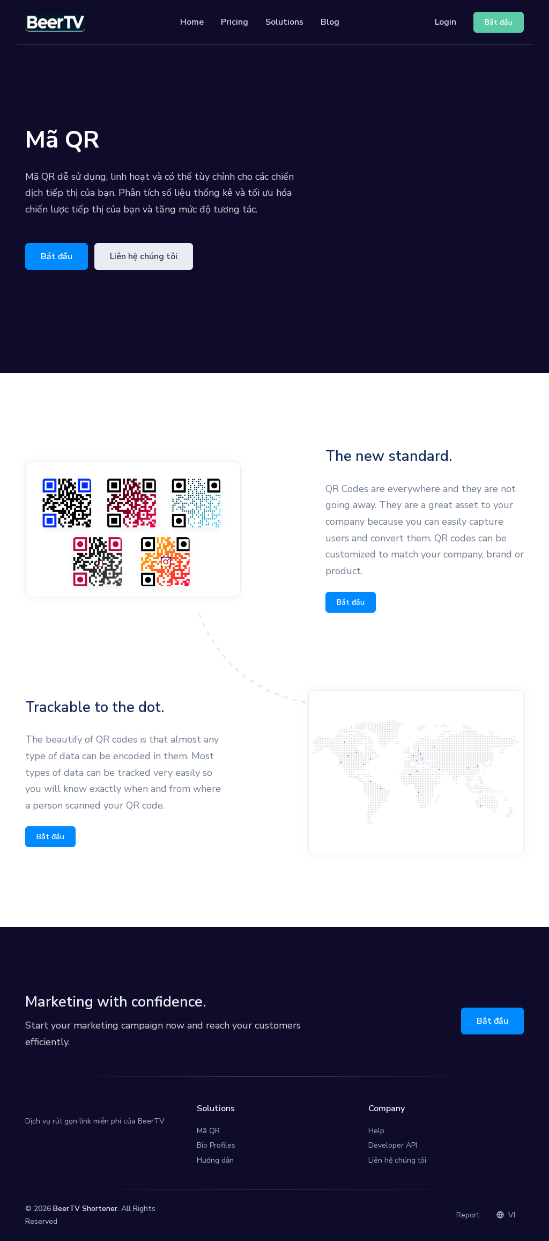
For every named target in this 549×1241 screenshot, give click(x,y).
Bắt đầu (56, 256)
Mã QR (208, 1131)
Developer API (392, 1145)
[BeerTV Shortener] (55, 22)
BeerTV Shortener (85, 1208)
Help (376, 1131)
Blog (330, 22)
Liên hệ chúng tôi (143, 256)
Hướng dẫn (215, 1160)
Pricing (234, 22)
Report (467, 1215)
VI (510, 1215)
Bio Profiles (216, 1145)
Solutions (284, 22)
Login (445, 22)
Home (192, 22)
